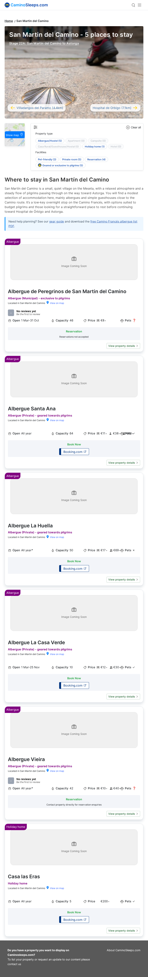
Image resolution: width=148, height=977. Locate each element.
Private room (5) (71, 159)
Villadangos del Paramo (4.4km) (40, 108)
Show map (13, 135)
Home (9, 21)
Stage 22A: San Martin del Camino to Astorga (44, 43)
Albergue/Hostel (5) (50, 140)
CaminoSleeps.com (127, 950)
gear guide (56, 221)
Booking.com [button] (73, 452)
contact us (14, 964)
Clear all (136, 127)
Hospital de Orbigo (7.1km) (112, 108)
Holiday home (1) (95, 146)
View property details (121, 345)
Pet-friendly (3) (47, 159)
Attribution (135, 116)
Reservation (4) (96, 159)
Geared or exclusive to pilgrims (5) (62, 165)
